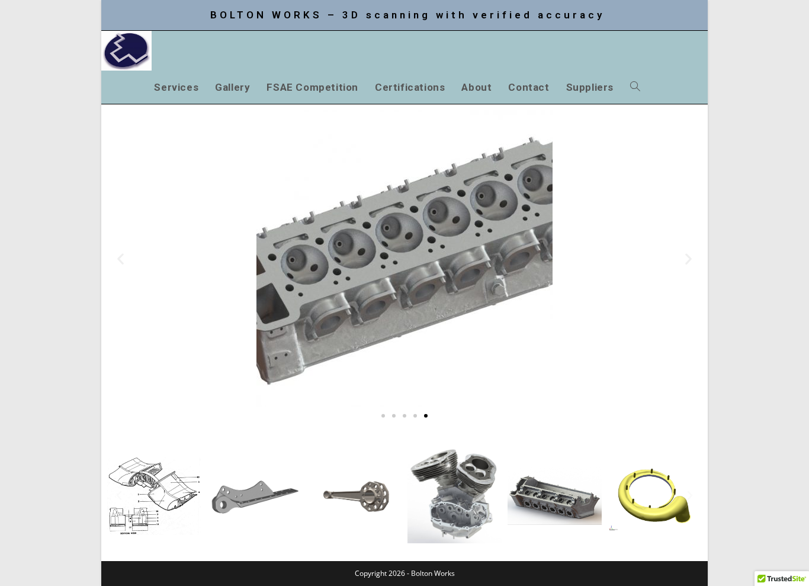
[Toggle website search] (635, 87)
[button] (120, 258)
